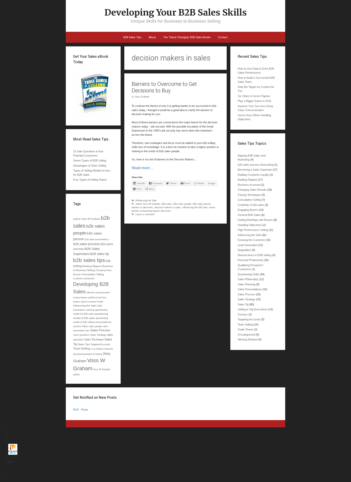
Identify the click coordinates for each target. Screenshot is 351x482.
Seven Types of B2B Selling (89, 160)
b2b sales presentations (97, 239)
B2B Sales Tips (132, 37)
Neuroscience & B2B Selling (254, 255)
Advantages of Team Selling (89, 165)
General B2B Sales (249, 214)
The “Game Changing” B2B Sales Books (187, 37)
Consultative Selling (92, 274)
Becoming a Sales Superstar (255, 169)
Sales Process (100, 330)
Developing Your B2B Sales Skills (175, 12)
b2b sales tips (89, 260)
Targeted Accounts (100, 344)
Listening (90, 310)
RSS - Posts (80, 409)
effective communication (98, 292)
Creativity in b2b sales (251, 204)
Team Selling (81, 348)
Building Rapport (92, 266)
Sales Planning (246, 284)
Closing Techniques (249, 194)
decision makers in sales (167, 207)
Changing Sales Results (252, 189)
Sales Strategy (98, 335)
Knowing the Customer (251, 239)
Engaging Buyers (248, 209)
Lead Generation (247, 245)
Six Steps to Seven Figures (254, 96)
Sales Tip (243, 304)
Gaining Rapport (80, 297)
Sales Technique (94, 339)
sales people (95, 326)
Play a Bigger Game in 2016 (254, 100)
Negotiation (244, 250)
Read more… (142, 168)
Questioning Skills (248, 274)
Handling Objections (250, 224)
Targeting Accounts (249, 319)
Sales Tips (84, 344)
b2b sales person (202, 204)
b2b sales (167, 204)
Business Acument (249, 184)
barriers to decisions (142, 207)
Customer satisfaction (84, 278)
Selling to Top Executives (252, 309)
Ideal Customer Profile (92, 301)
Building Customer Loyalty (253, 174)
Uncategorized (246, 334)
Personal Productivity (250, 260)
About (152, 37)
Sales (85, 326)
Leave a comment (144, 214)
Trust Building (97, 349)
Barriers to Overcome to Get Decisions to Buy (164, 87)
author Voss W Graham (147, 204)
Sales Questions (81, 335)
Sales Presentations (250, 289)
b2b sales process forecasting (255, 164)
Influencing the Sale (145, 200)
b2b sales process (86, 244)
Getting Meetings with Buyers (255, 219)
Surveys (243, 314)
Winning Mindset (247, 339)
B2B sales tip (99, 254)
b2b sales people (182, 204)
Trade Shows (245, 329)
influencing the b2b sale (194, 207)
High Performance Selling (253, 229)
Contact (223, 37)
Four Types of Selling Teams (90, 179)
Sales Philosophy (248, 279)
